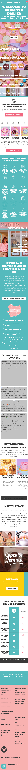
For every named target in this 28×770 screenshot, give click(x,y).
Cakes (25, 109)
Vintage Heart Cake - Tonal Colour (5, 139)
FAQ (2, 695)
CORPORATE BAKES (20, 699)
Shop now (14, 37)
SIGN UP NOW (12, 588)
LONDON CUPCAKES (20, 692)
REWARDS (3, 722)
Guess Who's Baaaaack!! (8, 476)
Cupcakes (3, 110)
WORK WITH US (5, 709)
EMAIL (16, 722)
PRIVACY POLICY (5, 713)
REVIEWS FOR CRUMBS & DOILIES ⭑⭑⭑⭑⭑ (6, 702)
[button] (5, 169)
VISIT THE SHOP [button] (14, 680)
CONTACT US (4, 688)
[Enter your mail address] (25, 725)
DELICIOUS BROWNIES (21, 697)
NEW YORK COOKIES (20, 695)
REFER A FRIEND (5, 724)
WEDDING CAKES (19, 701)
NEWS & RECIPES (19, 703)
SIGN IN (3, 719)
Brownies (13, 110)
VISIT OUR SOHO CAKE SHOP (14, 114)
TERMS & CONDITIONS (7, 711)
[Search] (24, 2)
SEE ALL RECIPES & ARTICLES (14, 498)
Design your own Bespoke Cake (15, 139)
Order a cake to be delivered (14, 298)
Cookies (7, 110)
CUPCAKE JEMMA (5, 707)
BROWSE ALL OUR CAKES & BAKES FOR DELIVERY (14, 660)
